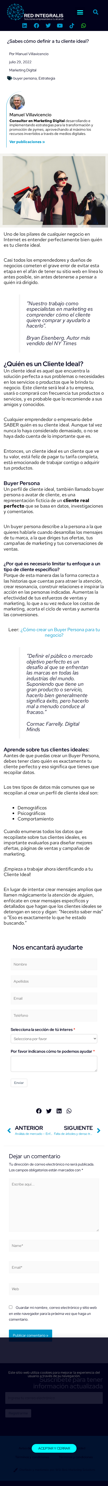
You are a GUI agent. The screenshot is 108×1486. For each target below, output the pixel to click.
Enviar (19, 1083)
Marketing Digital (22, 70)
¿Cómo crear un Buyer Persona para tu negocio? (59, 632)
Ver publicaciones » (27, 142)
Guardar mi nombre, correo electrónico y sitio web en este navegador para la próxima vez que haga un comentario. (53, 1313)
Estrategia (47, 78)
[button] (80, 12)
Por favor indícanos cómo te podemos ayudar (51, 1051)
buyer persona (25, 78)
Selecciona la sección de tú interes (42, 1029)
